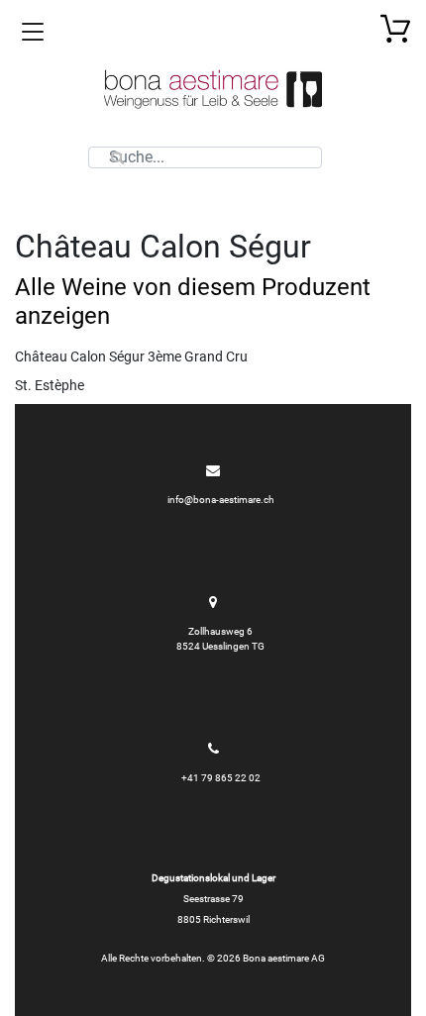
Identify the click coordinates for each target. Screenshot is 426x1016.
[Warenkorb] (395, 28)
